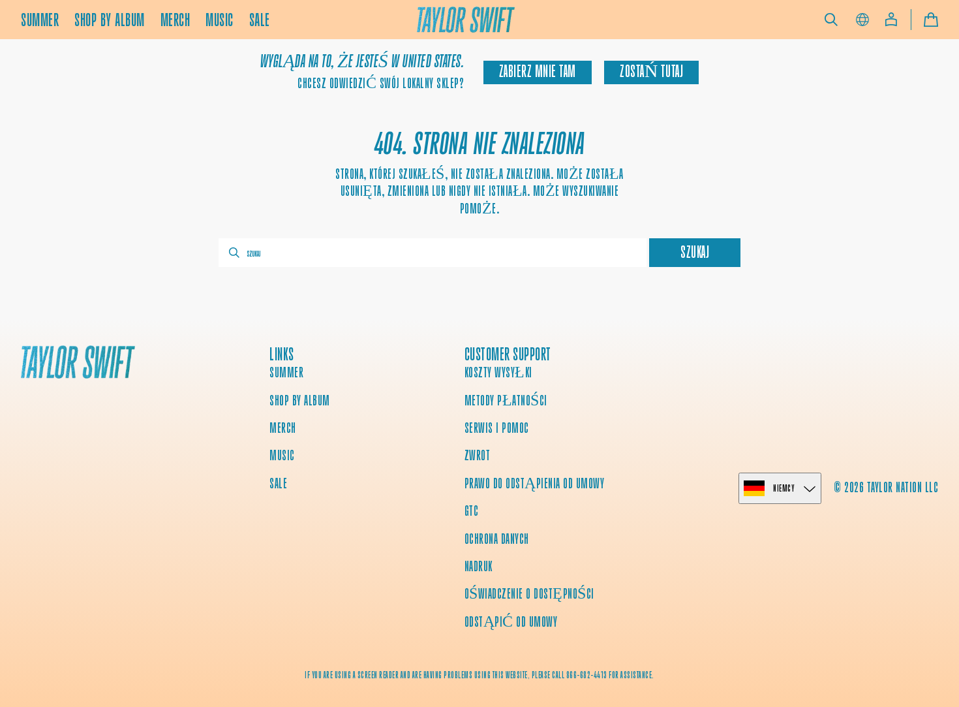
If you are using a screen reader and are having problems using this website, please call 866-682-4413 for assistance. (479, 675)
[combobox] (433, 252)
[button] (831, 19)
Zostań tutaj (651, 71)
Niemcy (783, 488)
